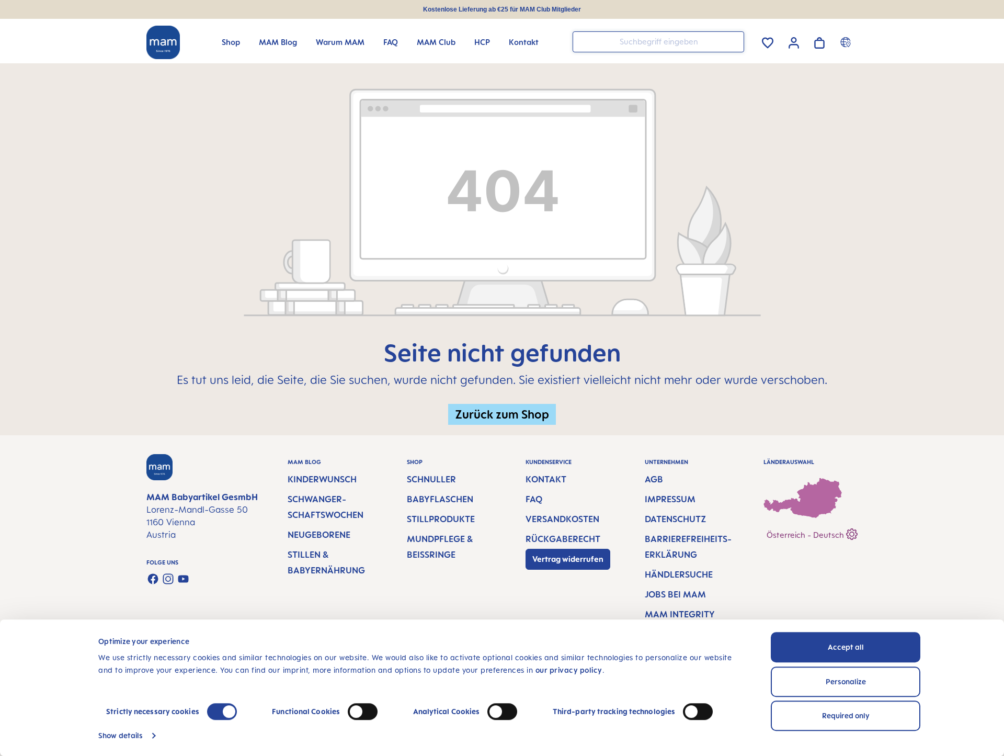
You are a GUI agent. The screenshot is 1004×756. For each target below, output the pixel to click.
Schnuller (431, 479)
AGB (654, 479)
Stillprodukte (441, 519)
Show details (120, 735)
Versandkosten (562, 519)
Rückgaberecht (563, 539)
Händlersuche (679, 574)
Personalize (846, 681)
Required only (846, 715)
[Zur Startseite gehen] (163, 42)
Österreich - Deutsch (806, 535)
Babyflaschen (440, 499)
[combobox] (658, 41)
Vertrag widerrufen (567, 559)
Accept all (846, 646)
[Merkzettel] (767, 41)
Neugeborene (319, 534)
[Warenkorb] (819, 41)
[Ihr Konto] (794, 41)
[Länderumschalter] (847, 41)
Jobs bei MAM (675, 594)
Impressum (670, 499)
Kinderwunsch (322, 479)
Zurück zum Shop (502, 414)
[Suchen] (733, 41)
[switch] (363, 711)
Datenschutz (675, 519)
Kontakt (546, 479)
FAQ (534, 499)
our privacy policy (568, 669)
